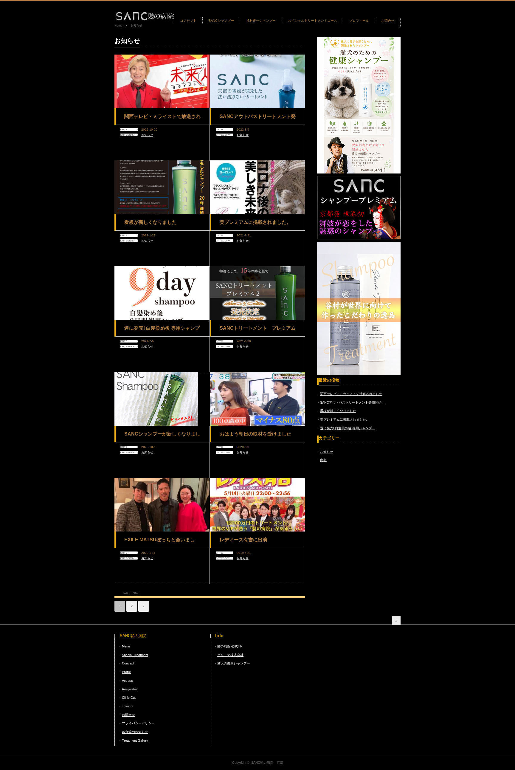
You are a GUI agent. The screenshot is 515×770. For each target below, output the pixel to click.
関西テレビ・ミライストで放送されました (162, 118)
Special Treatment (135, 655)
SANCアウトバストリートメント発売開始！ (258, 118)
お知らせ (147, 135)
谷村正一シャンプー (261, 20)
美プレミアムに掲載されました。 (255, 222)
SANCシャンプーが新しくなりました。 (162, 436)
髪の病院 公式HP (229, 646)
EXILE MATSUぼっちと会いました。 (159, 542)
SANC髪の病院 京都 (267, 762)
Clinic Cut (129, 697)
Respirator (129, 689)
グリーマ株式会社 (230, 655)
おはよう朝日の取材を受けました (255, 433)
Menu (126, 646)
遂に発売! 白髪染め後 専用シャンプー (162, 330)
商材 (323, 460)
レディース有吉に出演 (243, 539)
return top (396, 620)
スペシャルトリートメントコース (312, 20)
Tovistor (128, 706)
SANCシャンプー (221, 20)
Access (127, 680)
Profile (126, 672)
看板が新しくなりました (150, 222)
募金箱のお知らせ (135, 732)
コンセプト (188, 20)
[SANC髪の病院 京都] (144, 19)
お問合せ (387, 20)
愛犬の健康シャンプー (233, 663)
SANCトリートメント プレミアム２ (258, 330)
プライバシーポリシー (138, 723)
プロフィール (359, 20)
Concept (128, 663)
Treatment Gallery (135, 740)
